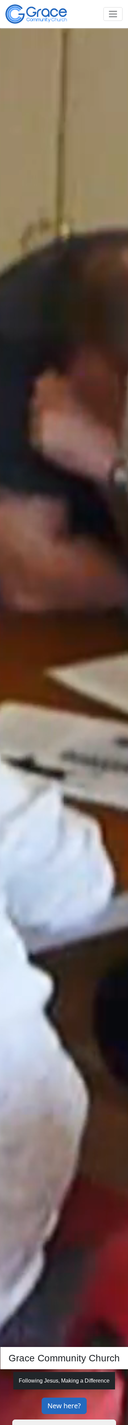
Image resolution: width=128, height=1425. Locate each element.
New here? (64, 1405)
